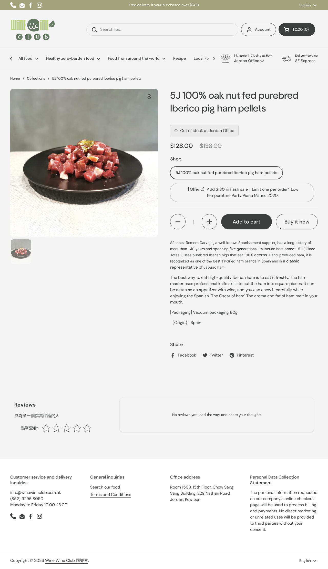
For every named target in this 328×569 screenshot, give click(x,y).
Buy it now (297, 221)
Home (15, 78)
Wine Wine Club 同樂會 (66, 560)
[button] (297, 29)
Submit (92, 29)
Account (263, 29)
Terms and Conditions (110, 494)
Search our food (105, 487)
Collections (36, 78)
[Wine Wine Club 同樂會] (32, 29)
